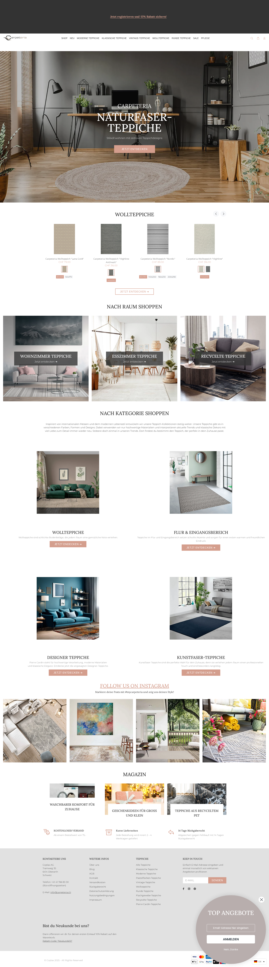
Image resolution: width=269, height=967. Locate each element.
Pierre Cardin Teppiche (148, 904)
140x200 (59, 277)
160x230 (68, 277)
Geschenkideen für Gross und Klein (134, 813)
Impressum (95, 899)
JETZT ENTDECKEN (135, 149)
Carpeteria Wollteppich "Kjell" (158, 258)
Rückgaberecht (97, 886)
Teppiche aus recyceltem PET (197, 813)
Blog (92, 869)
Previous (216, 214)
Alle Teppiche (143, 864)
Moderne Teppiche (146, 873)
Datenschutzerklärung (101, 891)
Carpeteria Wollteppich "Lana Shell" (204, 258)
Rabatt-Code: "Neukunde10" (57, 941)
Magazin (134, 774)
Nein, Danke (231, 949)
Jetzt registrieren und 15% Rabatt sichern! (138, 16)
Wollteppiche (134, 214)
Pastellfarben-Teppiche (148, 878)
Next (223, 214)
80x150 (50, 277)
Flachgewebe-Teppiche (148, 895)
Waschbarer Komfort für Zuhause (72, 807)
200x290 (78, 277)
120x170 (152, 277)
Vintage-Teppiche (145, 882)
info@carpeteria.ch (60, 892)
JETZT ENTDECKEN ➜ (134, 291)
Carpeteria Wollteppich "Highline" (111, 258)
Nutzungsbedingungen (102, 895)
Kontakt (93, 878)
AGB (91, 873)
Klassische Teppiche (147, 869)
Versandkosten (97, 882)
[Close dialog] (261, 900)
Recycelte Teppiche (146, 899)
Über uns (94, 864)
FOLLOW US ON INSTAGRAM (134, 686)
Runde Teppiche (144, 891)
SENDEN (217, 880)
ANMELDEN (231, 939)
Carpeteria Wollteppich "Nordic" (64, 258)
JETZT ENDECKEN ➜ (68, 544)
